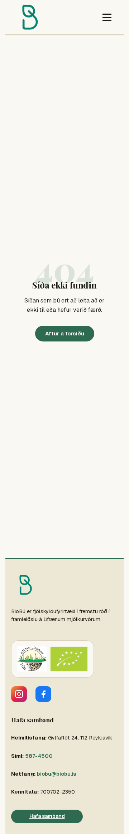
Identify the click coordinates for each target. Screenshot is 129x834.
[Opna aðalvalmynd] (107, 17)
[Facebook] (43, 694)
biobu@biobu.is (56, 774)
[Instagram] (19, 694)
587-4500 (39, 756)
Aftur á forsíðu (64, 333)
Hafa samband (47, 816)
